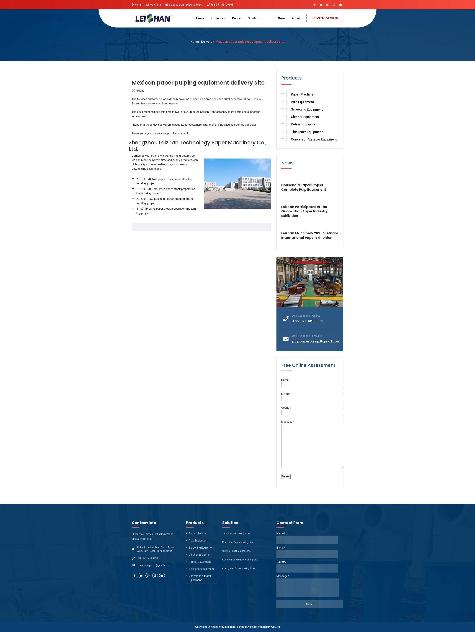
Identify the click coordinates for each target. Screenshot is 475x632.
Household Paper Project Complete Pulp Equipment (303, 187)
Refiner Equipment (305, 124)
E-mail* (285, 393)
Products (217, 18)
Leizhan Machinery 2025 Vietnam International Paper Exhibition (309, 235)
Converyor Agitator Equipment (314, 139)
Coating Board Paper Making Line (240, 559)
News (282, 18)
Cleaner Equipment (305, 117)
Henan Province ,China (148, 4)
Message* (287, 421)
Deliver (237, 18)
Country (286, 407)
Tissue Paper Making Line (236, 533)
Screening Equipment (307, 109)
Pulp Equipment (302, 102)
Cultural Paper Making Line (236, 550)
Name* (285, 380)
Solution (253, 18)
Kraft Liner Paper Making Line (237, 542)
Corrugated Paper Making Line (238, 568)
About (296, 18)
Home (200, 18)
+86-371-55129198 (222, 4)
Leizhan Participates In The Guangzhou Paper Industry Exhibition (304, 211)
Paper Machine (302, 94)
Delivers (206, 41)
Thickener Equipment (307, 132)
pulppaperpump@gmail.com (185, 4)
